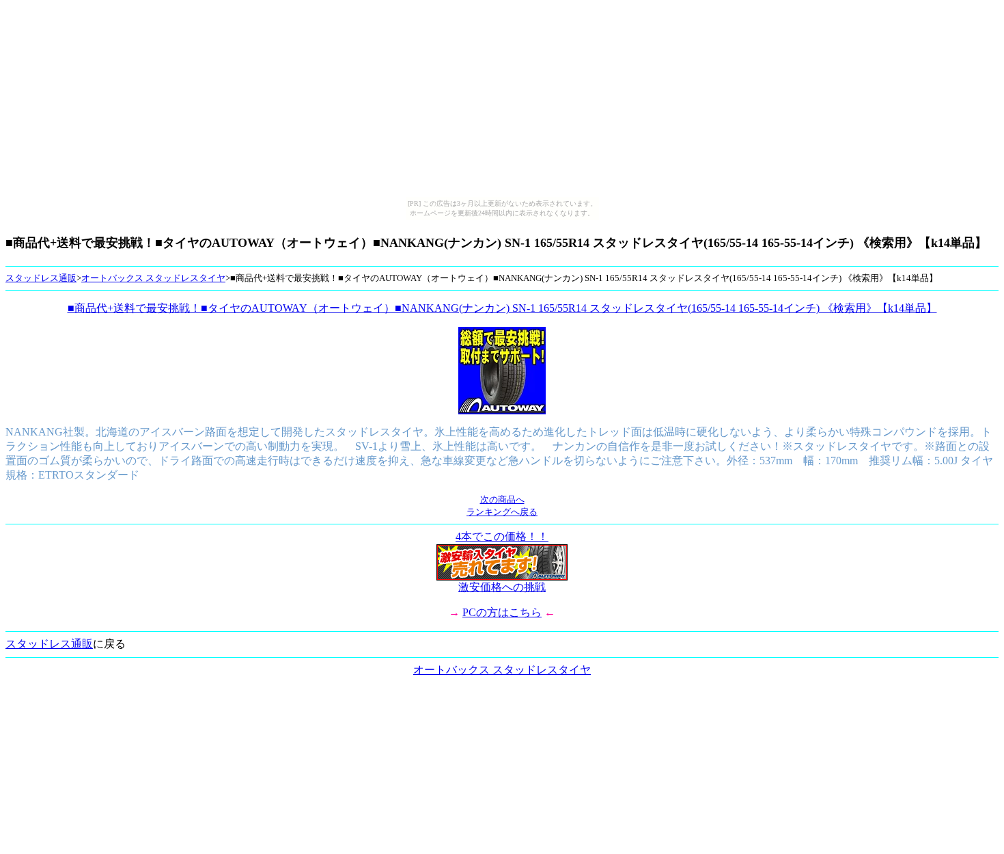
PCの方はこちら (502, 612)
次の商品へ (502, 499)
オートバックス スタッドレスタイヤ (153, 278)
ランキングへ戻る (502, 512)
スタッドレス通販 (40, 278)
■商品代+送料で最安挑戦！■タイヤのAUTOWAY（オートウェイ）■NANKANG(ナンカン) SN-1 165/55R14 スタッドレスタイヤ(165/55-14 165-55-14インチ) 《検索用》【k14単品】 (502, 308)
